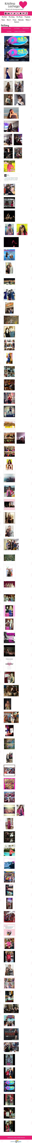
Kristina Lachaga (7, 28)
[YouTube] (8, 13)
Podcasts (21, 20)
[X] (17, 13)
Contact (16, 22)
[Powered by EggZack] (16, 1142)
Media (28, 20)
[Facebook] (11, 13)
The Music (20, 17)
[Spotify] (23, 13)
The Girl (4, 17)
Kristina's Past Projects (20, 31)
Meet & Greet (26, 28)
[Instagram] (5, 13)
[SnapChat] (20, 13)
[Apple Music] (26, 13)
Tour (8, 20)
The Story (12, 17)
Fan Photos (16, 28)
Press (14, 20)
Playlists (27, 17)
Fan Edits (9, 31)
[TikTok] (14, 13)
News (3, 20)
